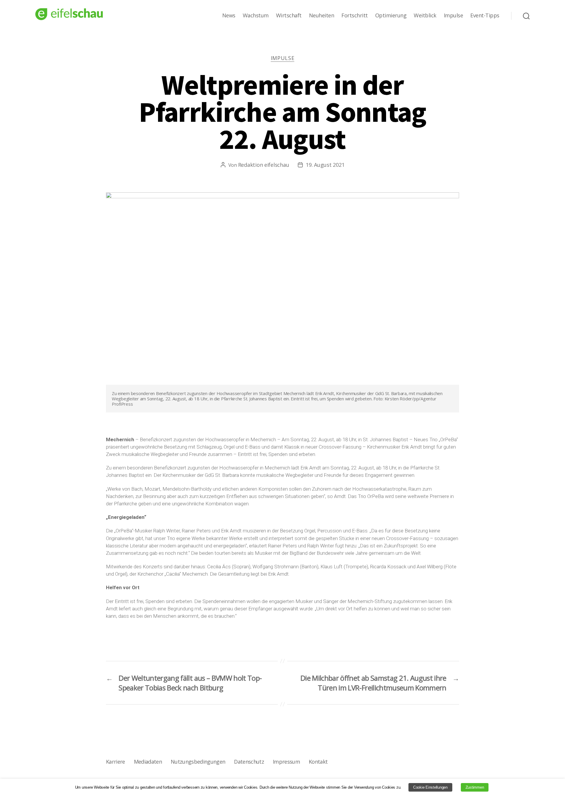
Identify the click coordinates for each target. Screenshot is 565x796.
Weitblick (425, 15)
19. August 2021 (325, 164)
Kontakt (318, 761)
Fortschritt (354, 15)
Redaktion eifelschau (263, 164)
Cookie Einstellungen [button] (430, 787)
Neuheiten (321, 15)
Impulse (453, 15)
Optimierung (391, 15)
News (228, 15)
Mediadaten (148, 761)
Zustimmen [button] (475, 787)
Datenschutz (249, 761)
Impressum (286, 761)
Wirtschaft (289, 15)
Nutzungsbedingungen (198, 761)
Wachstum (256, 15)
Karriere (115, 761)
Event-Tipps (484, 15)
